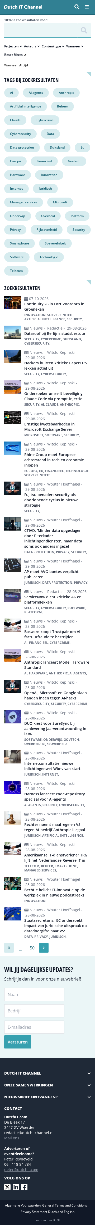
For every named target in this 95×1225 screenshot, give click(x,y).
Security (79, 229)
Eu (82, 147)
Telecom (16, 270)
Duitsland (57, 147)
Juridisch (45, 188)
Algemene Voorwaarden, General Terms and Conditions (46, 1205)
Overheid (48, 216)
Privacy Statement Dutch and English (47, 1211)
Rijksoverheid (46, 229)
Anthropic (66, 92)
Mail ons (11, 1137)
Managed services (23, 202)
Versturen (18, 1042)
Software (17, 257)
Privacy (15, 229)
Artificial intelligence (25, 106)
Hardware (17, 175)
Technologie (49, 257)
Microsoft (60, 202)
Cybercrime (45, 120)
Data (50, 133)
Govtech (74, 161)
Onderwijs (17, 216)
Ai (11, 92)
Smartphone (19, 243)
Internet (16, 188)
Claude (15, 120)
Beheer (62, 106)
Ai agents (36, 92)
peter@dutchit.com (21, 1169)
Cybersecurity (20, 133)
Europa (15, 161)
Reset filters (13, 55)
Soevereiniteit (55, 243)
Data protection (22, 147)
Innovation (49, 175)
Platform (77, 216)
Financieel (44, 161)
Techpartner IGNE (47, 1220)
